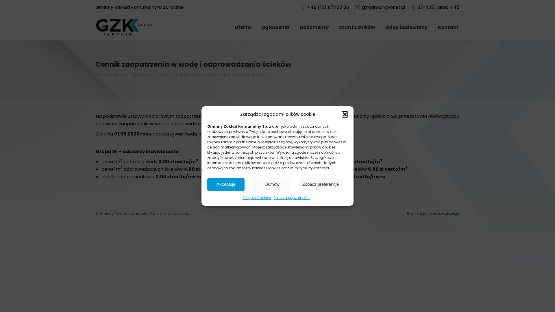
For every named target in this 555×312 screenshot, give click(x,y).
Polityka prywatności (292, 197)
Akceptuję (226, 184)
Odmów (272, 184)
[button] (345, 114)
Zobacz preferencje (320, 184)
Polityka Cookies (257, 197)
